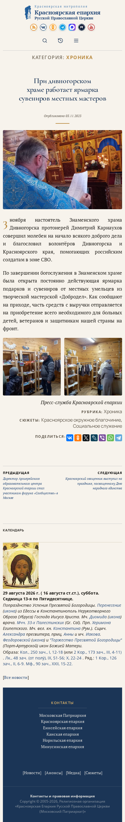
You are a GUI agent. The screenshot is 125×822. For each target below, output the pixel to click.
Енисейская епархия (62, 727)
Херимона (101, 622)
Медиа (73, 772)
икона (9, 611)
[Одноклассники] (77, 437)
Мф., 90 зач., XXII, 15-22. (49, 663)
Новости (32, 772)
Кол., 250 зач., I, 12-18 (41, 652)
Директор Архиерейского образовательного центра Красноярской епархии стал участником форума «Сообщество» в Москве (30, 485)
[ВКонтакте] (69, 437)
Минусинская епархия (62, 746)
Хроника (79, 57)
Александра (14, 634)
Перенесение (109, 605)
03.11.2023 (73, 116)
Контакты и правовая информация (62, 796)
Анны (69, 634)
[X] (86, 437)
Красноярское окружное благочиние (81, 420)
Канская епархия (63, 734)
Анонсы (53, 772)
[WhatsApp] (110, 437)
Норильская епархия (62, 740)
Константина (67, 628)
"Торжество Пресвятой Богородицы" (86, 640)
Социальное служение (97, 426)
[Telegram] (118, 437)
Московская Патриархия (62, 715)
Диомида (98, 616)
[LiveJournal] (94, 437)
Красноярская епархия (62, 721)
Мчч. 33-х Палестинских (40, 622)
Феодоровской (16, 640)
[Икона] (21, 587)
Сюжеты (93, 772)
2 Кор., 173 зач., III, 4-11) (98, 652)
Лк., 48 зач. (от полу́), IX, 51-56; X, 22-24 (43, 658)
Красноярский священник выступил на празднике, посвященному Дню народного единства (93, 481)
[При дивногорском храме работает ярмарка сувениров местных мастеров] (62, 169)
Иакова (93, 634)
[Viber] (102, 437)
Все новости (16, 677)
